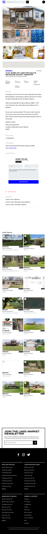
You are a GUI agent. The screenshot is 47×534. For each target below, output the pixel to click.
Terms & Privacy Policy (34, 527)
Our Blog (26, 507)
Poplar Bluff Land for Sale (7, 504)
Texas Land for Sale (28, 475)
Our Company (27, 501)
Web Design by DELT (33, 529)
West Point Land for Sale (7, 509)
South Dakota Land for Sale (29, 480)
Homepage (26, 499)
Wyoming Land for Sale (29, 467)
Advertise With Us (27, 515)
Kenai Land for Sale (6, 515)
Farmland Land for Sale (6, 486)
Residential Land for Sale (7, 478)
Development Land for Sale (7, 483)
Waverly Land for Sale (6, 507)
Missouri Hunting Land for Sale (8, 501)
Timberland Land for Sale (7, 480)
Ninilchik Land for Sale (6, 517)
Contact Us (26, 523)
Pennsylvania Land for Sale (29, 486)
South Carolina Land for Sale (30, 483)
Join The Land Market (28, 517)
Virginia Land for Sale (28, 472)
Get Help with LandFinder (7, 470)
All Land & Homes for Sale (7, 467)
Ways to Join (26, 509)
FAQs (25, 520)
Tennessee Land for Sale (29, 478)
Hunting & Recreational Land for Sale (9, 475)
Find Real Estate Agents (7, 472)
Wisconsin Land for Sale (29, 470)
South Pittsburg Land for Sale (8, 512)
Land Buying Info (27, 504)
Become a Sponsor (28, 512)
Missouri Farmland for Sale (7, 499)
